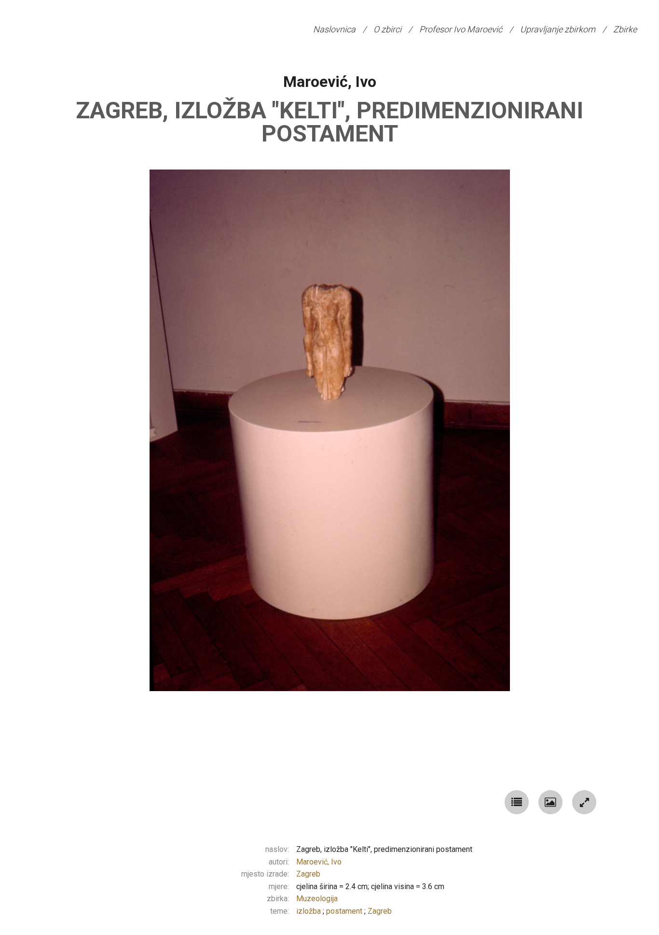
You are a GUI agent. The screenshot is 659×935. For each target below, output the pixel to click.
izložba (309, 911)
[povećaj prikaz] (584, 802)
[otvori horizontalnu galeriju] (550, 802)
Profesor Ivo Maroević (460, 29)
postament (345, 911)
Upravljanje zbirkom (557, 29)
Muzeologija (317, 898)
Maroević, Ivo (329, 81)
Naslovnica (334, 29)
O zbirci (387, 29)
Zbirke (625, 29)
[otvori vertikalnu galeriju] (517, 802)
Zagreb (308, 873)
